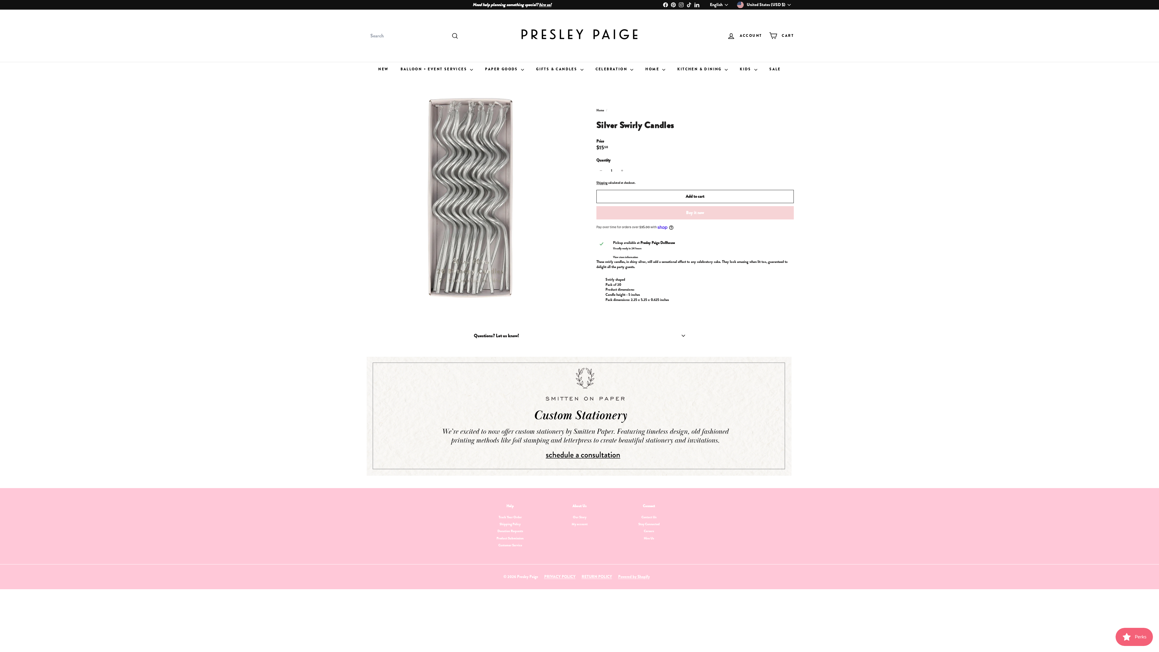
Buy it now (695, 212)
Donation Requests (510, 531)
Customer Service (510, 545)
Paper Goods (502, 69)
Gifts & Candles (557, 69)
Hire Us (649, 538)
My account (580, 524)
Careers (649, 531)
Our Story (579, 517)
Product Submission (510, 538)
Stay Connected (649, 524)
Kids (746, 69)
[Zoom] (470, 197)
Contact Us (648, 517)
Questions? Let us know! (496, 335)
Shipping (602, 183)
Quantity (603, 160)
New (383, 69)
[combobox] (413, 36)
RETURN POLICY (597, 577)
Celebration (612, 69)
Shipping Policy (510, 524)
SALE (775, 69)
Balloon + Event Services (434, 69)
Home (653, 69)
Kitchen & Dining (700, 69)
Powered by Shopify (634, 577)
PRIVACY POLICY (560, 577)
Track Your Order (510, 517)
